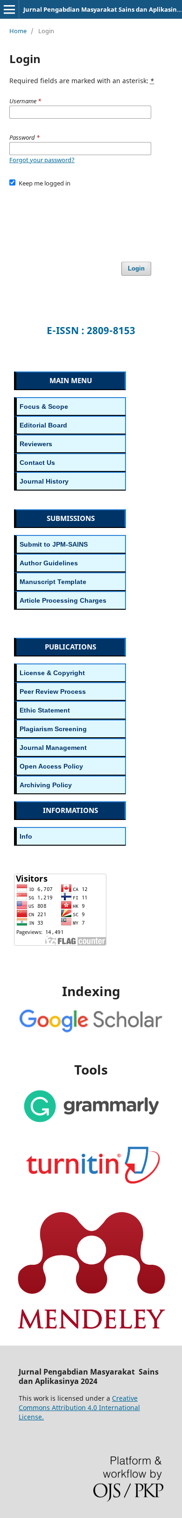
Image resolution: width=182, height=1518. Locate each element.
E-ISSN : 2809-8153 (91, 330)
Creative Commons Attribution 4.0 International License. (79, 1407)
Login (136, 268)
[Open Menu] (9, 9)
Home (18, 31)
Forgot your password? (42, 160)
